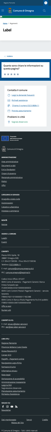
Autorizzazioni (7, 202)
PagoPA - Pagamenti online (12, 358)
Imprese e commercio (10, 210)
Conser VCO (6, 354)
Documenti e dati (8, 165)
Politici (4, 181)
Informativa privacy (9, 370)
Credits (45, 419)
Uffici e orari (6, 306)
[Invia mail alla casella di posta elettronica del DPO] (18, 323)
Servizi (29, 419)
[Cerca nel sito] (43, 11)
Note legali (5, 374)
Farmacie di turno (8, 366)
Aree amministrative (9, 161)
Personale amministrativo (12, 177)
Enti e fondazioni (8, 169)
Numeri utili (6, 310)
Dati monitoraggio (8, 419)
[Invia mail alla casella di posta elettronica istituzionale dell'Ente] (21, 268)
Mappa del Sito (17, 422)
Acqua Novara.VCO (9, 350)
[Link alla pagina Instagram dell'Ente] (7, 406)
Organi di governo (8, 173)
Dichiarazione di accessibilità (13, 378)
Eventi (4, 242)
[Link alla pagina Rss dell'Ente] (16, 406)
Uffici (3, 185)
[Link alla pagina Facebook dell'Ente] (2, 406)
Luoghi (4, 238)
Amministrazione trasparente (13, 382)
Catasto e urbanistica (10, 206)
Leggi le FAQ (6, 385)
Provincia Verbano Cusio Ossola (14, 346)
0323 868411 (15, 264)
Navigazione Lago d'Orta (11, 362)
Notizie (4, 224)
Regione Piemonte (9, 3)
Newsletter (6, 410)
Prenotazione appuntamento (13, 391)
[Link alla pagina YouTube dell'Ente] (11, 406)
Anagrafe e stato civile (10, 198)
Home (5, 23)
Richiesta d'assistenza (10, 394)
